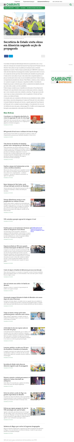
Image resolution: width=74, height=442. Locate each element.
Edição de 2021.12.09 (8, 7)
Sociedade (23, 7)
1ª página (17, 7)
